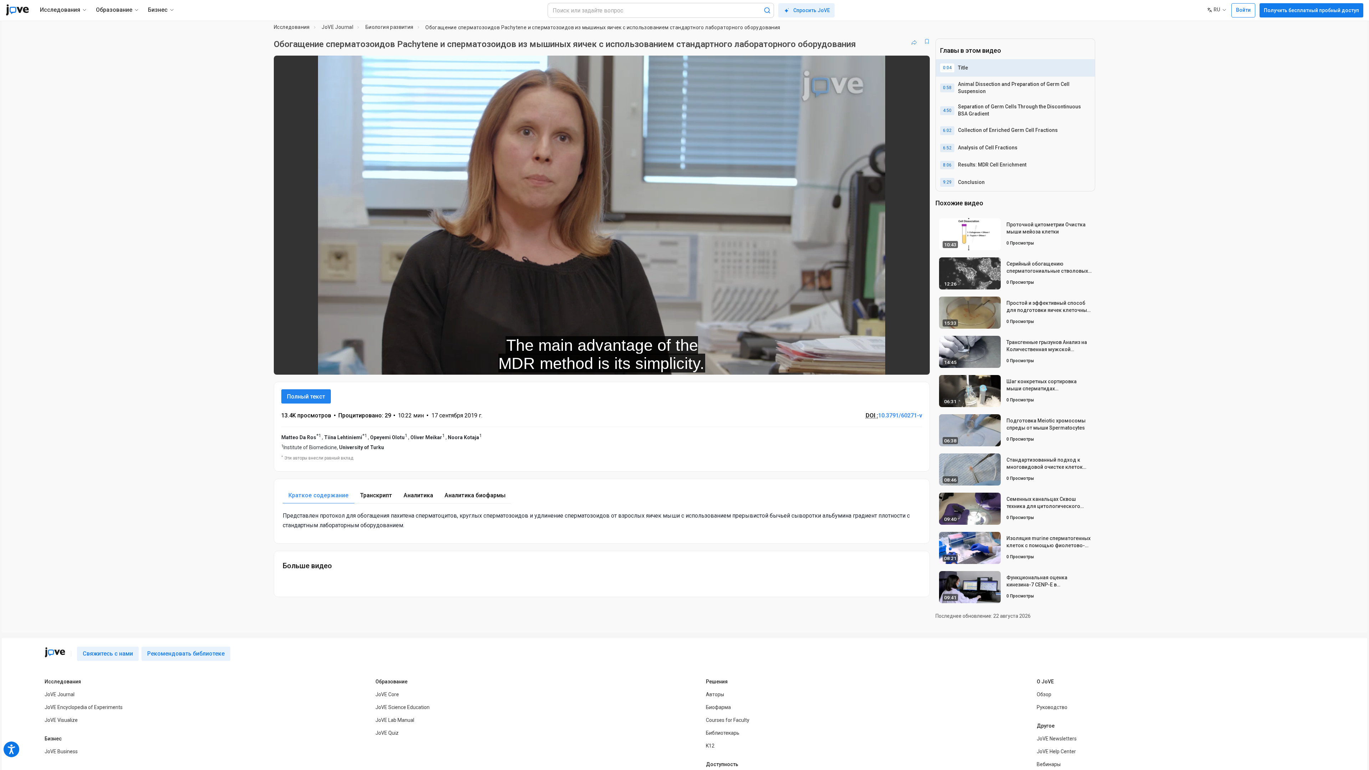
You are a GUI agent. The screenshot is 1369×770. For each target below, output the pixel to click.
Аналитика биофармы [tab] (475, 495)
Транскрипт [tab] (376, 495)
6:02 (947, 130)
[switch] (846, 364)
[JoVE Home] (17, 10)
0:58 (947, 87)
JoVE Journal (337, 27)
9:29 (947, 182)
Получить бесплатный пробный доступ (1311, 10)
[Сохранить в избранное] (927, 41)
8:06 (947, 165)
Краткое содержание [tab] (318, 495)
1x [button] (888, 364)
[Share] (914, 41)
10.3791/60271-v (900, 415)
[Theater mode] (918, 364)
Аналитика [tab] (418, 495)
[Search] (767, 10)
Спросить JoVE (811, 10)
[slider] (562, 364)
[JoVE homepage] (55, 652)
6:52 (947, 147)
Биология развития (389, 27)
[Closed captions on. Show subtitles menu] (902, 364)
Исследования (292, 27)
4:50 (947, 110)
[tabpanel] (602, 520)
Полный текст (306, 396)
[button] (918, 65)
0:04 (947, 67)
